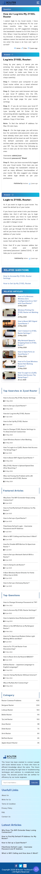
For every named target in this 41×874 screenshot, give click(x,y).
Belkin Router (7, 715)
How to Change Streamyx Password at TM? (20, 603)
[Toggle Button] (38, 3)
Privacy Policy (7, 808)
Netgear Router (8, 705)
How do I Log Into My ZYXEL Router (16, 415)
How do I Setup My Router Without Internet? (20, 676)
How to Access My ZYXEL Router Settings (17, 277)
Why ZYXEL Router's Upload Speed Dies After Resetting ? (18, 468)
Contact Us (6, 817)
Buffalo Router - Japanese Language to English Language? (18, 667)
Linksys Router (7, 710)
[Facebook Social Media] (16, 865)
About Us (5, 795)
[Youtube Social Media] (25, 865)
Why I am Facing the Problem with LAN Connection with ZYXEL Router (18, 478)
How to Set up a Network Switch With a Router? (18, 557)
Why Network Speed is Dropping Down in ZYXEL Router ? (27, 343)
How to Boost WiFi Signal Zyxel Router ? (18, 459)
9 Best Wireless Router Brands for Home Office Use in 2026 (18, 575)
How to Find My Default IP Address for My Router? (19, 510)
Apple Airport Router (9, 743)
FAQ (3, 812)
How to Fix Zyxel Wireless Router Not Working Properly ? (28, 364)
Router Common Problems (11, 701)
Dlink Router (6, 729)
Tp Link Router (7, 719)
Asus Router (6, 724)
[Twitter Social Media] (20, 865)
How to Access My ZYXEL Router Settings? (20, 611)
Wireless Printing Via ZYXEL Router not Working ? (28, 312)
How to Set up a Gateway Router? (16, 584)
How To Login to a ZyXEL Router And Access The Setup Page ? (27, 375)
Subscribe (34, 782)
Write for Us (6, 800)
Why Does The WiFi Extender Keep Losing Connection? (19, 500)
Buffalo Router (7, 738)
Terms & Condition (9, 804)
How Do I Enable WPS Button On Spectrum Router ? (19, 547)
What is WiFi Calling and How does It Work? (20, 537)
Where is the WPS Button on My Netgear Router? (18, 628)
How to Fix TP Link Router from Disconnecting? (15, 649)
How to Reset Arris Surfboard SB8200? (18, 658)
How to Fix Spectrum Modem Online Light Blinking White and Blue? (19, 639)
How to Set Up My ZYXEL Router (17, 283)
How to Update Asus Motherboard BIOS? (19, 619)
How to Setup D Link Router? (14, 566)
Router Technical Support (28, 870)
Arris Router (6, 733)
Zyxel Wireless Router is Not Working (17, 441)
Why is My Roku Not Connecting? (15, 684)
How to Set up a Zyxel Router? (14, 407)
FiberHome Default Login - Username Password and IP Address (17, 529)
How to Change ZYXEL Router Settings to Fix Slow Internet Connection (19, 432)
